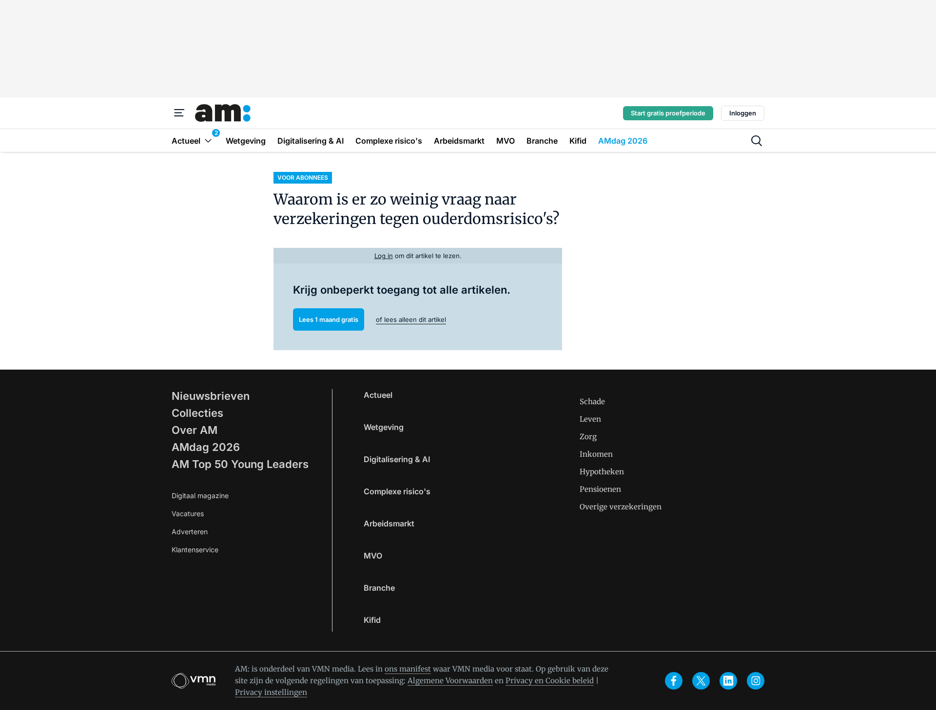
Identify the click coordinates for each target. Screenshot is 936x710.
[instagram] (755, 681)
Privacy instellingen (271, 692)
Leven (590, 419)
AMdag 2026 (206, 447)
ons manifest (408, 668)
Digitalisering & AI (397, 459)
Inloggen (742, 113)
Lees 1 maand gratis (328, 319)
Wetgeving (384, 427)
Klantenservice (195, 549)
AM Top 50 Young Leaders (240, 464)
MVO (373, 556)
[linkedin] (728, 681)
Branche (379, 588)
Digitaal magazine (200, 495)
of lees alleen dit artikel (411, 319)
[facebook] (673, 681)
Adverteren (190, 531)
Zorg (588, 436)
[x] (701, 681)
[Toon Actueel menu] (208, 140)
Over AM (194, 430)
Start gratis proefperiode (668, 113)
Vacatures (188, 513)
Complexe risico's (397, 491)
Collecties (197, 413)
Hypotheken (602, 471)
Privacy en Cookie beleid (550, 680)
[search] (756, 141)
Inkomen (596, 454)
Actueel (378, 395)
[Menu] (179, 113)
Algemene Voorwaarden (450, 680)
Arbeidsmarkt (389, 523)
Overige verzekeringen (621, 506)
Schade (592, 401)
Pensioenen (600, 489)
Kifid (372, 620)
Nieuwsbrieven (211, 396)
